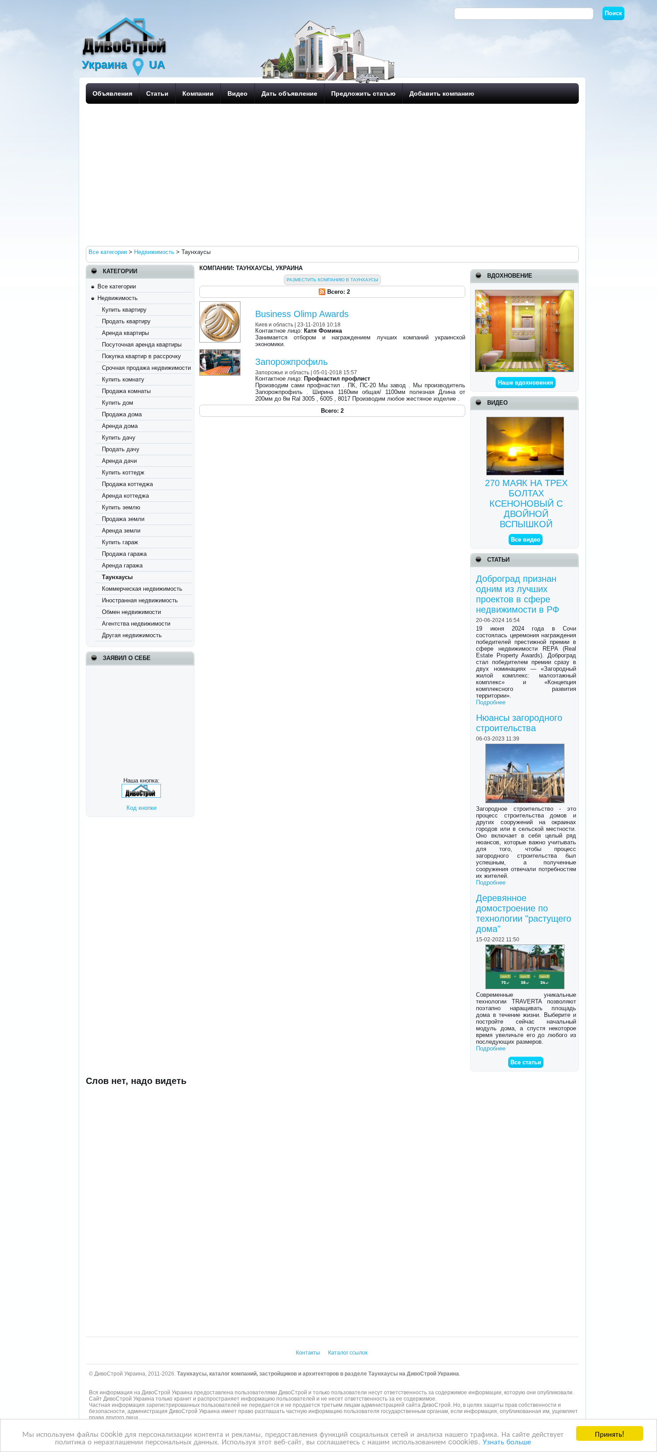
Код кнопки (141, 807)
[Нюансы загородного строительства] (526, 747)
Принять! (609, 1433)
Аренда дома (120, 426)
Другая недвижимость (132, 635)
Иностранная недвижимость (140, 600)
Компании (198, 93)
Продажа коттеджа (127, 484)
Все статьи (525, 1062)
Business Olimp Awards (302, 314)
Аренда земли (121, 530)
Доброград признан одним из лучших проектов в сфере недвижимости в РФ (517, 594)
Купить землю (121, 507)
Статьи (157, 93)
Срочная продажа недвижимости (146, 367)
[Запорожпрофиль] (221, 352)
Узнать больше (507, 1441)
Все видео (525, 539)
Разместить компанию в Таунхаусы (332, 279)
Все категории (116, 286)
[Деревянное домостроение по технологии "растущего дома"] (526, 947)
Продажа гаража (124, 553)
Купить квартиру (124, 309)
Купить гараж (120, 542)
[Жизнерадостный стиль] (524, 293)
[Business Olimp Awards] (221, 304)
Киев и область (274, 324)
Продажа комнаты (126, 391)
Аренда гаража (122, 565)
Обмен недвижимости (131, 612)
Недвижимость (117, 298)
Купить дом (117, 402)
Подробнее (490, 702)
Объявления (112, 93)
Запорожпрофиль (291, 362)
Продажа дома (122, 414)
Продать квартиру (126, 321)
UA (157, 64)
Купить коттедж (123, 472)
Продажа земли (123, 519)
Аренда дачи (119, 460)
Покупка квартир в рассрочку (141, 356)
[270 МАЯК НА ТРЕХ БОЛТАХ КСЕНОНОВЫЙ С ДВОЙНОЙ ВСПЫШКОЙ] (526, 420)
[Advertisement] (329, 174)
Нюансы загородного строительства (519, 723)
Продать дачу (120, 449)
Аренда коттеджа (125, 495)
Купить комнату (123, 379)
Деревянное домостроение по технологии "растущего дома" (523, 913)
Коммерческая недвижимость (142, 588)
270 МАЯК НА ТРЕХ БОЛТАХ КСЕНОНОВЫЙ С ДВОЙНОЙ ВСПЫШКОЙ (526, 503)
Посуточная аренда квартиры (141, 344)
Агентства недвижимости (136, 623)
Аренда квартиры (125, 333)
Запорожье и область (282, 372)
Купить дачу (118, 437)
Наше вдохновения (525, 382)
